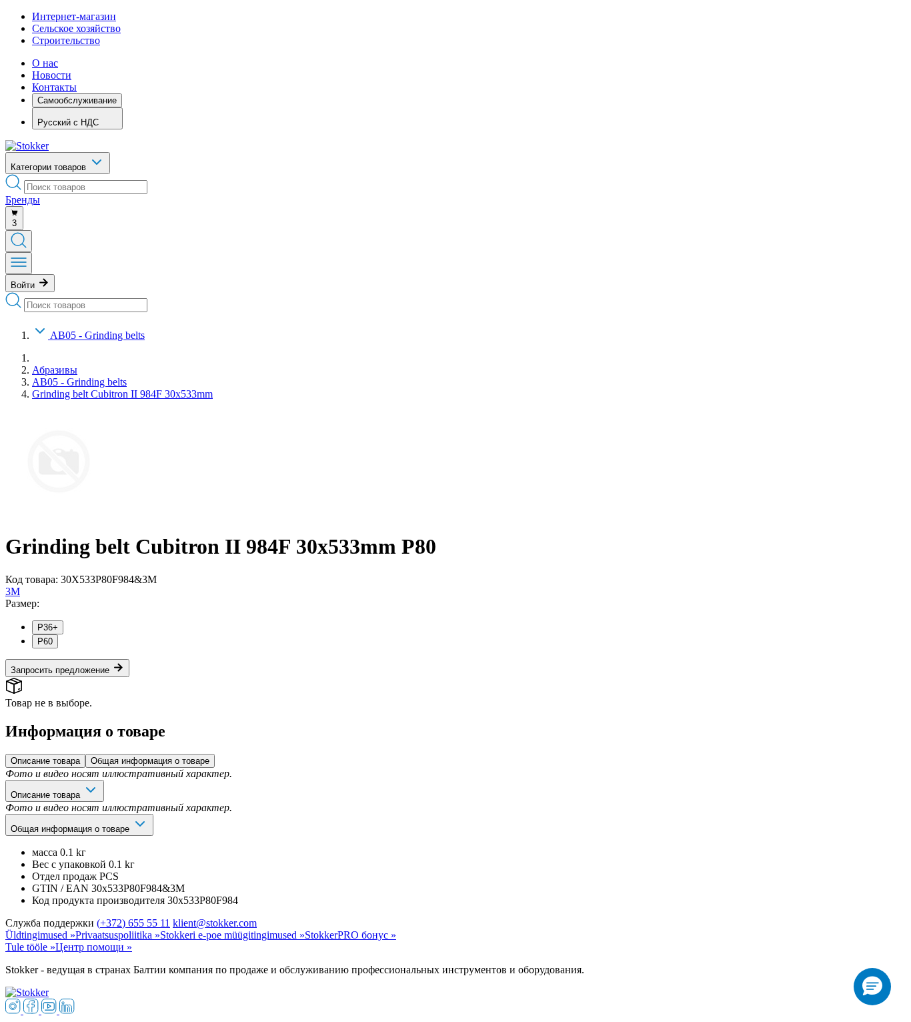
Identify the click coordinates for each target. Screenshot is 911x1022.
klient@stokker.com (215, 923)
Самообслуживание (77, 100)
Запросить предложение (61, 670)
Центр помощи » (93, 947)
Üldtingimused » (40, 935)
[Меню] (18, 263)
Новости (51, 75)
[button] (872, 986)
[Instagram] (14, 1010)
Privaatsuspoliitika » (117, 935)
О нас (45, 63)
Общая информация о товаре (150, 761)
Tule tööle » (30, 947)
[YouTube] (50, 1010)
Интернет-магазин (74, 16)
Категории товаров (50, 167)
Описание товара (45, 761)
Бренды (22, 199)
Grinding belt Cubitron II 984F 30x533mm (122, 394)
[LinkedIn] (67, 1010)
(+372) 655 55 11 (133, 923)
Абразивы (54, 370)
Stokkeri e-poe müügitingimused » (232, 935)
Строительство (66, 40)
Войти (24, 285)
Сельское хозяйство (76, 28)
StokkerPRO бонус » (350, 935)
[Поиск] (18, 241)
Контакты (54, 87)
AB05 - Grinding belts (97, 335)
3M (12, 591)
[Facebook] (32, 1010)
